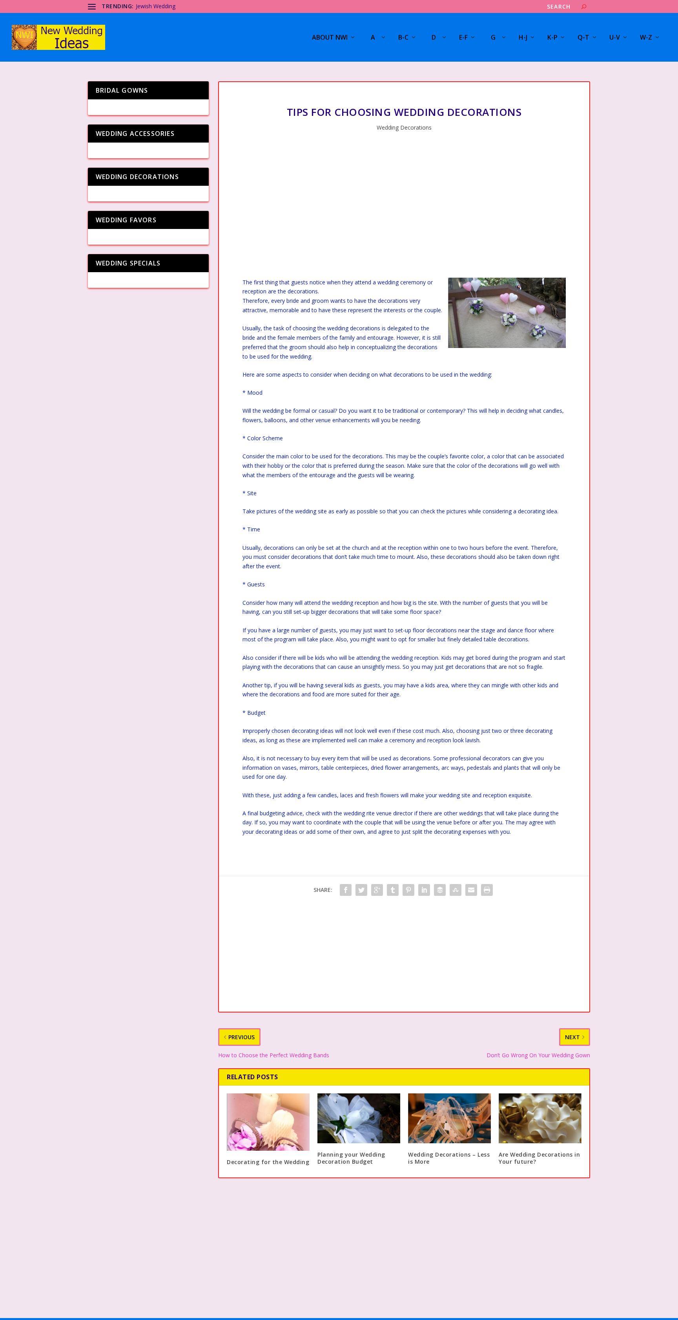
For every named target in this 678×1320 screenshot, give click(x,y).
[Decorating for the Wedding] (268, 1122)
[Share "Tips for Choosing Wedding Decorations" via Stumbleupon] (455, 890)
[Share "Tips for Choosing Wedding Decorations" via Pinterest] (408, 890)
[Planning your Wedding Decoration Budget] (358, 1118)
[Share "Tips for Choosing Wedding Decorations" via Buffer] (440, 890)
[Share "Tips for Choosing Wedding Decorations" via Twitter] (361, 890)
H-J (523, 38)
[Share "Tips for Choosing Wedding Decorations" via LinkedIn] (424, 890)
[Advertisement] (404, 211)
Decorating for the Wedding (268, 1162)
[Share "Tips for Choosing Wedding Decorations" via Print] (487, 890)
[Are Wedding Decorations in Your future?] (540, 1118)
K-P (552, 38)
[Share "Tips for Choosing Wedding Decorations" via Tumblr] (393, 890)
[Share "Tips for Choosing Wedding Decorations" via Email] (471, 890)
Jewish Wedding (155, 6)
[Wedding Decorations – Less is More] (449, 1118)
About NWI (330, 38)
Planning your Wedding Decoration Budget (351, 1158)
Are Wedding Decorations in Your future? (539, 1158)
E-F (463, 38)
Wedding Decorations (404, 127)
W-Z (646, 38)
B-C (403, 38)
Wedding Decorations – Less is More (449, 1158)
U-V (614, 38)
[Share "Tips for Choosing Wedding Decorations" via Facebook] (346, 890)
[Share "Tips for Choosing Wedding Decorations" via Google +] (377, 890)
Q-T (583, 38)
